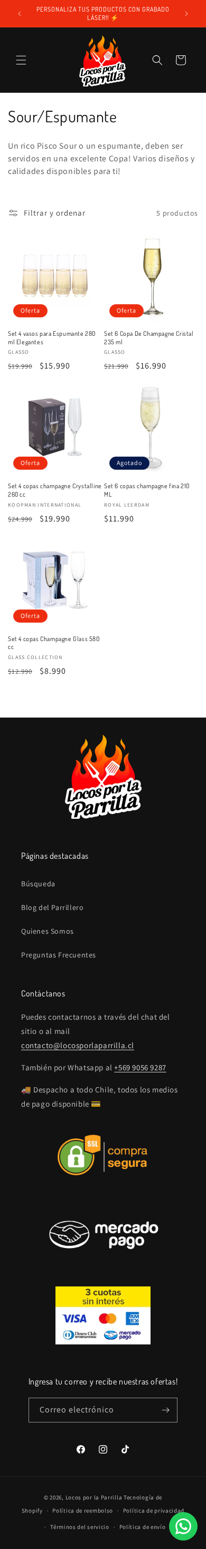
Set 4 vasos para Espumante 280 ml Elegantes (52, 338)
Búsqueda (38, 883)
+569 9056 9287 (140, 1067)
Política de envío (142, 1527)
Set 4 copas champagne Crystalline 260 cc (55, 490)
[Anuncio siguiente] (186, 13)
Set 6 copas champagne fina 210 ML (147, 490)
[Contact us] (183, 1526)
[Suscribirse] (165, 1410)
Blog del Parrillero (52, 907)
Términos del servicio (79, 1527)
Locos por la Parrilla (94, 1497)
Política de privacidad (153, 1510)
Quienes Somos (47, 931)
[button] (21, 60)
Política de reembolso (82, 1510)
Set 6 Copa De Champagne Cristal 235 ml (149, 338)
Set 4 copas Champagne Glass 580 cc (54, 643)
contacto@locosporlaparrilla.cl (77, 1045)
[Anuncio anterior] (19, 13)
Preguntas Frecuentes (58, 955)
